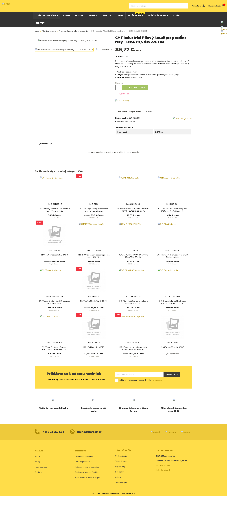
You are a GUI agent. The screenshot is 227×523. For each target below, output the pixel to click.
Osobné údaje (121, 455)
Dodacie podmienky (83, 461)
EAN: (117, 121)
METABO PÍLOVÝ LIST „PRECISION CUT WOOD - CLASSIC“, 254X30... (133, 209)
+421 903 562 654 (52, 432)
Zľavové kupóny (122, 482)
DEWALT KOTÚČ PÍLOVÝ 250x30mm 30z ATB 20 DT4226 (133, 256)
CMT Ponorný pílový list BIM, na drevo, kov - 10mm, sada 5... (54, 209)
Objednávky (120, 466)
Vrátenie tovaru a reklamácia (87, 466)
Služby (37, 461)
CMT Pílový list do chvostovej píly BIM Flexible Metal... (172, 256)
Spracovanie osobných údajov (87, 477)
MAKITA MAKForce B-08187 (172, 347)
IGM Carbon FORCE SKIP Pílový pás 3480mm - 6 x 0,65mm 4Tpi (172, 209)
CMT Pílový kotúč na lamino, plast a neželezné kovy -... (133, 302)
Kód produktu (122, 118)
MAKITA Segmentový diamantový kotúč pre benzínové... (94, 209)
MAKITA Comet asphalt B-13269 (54, 254)
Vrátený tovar (121, 461)
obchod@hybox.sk (89, 432)
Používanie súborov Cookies (86, 472)
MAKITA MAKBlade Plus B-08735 (93, 301)
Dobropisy (119, 471)
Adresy (118, 477)
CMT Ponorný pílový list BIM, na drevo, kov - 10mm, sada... (54, 302)
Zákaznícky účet (124, 450)
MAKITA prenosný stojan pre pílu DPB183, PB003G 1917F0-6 (133, 348)
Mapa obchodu (41, 466)
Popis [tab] (149, 111)
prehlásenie (157, 380)
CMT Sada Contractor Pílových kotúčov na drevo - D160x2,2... (54, 348)
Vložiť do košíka (134, 87)
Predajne (38, 472)
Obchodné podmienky (84, 456)
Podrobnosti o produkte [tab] (129, 111)
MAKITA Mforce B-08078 (93, 347)
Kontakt (38, 456)
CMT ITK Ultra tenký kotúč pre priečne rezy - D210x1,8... (94, 256)
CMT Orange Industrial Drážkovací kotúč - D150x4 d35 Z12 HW (172, 302)
